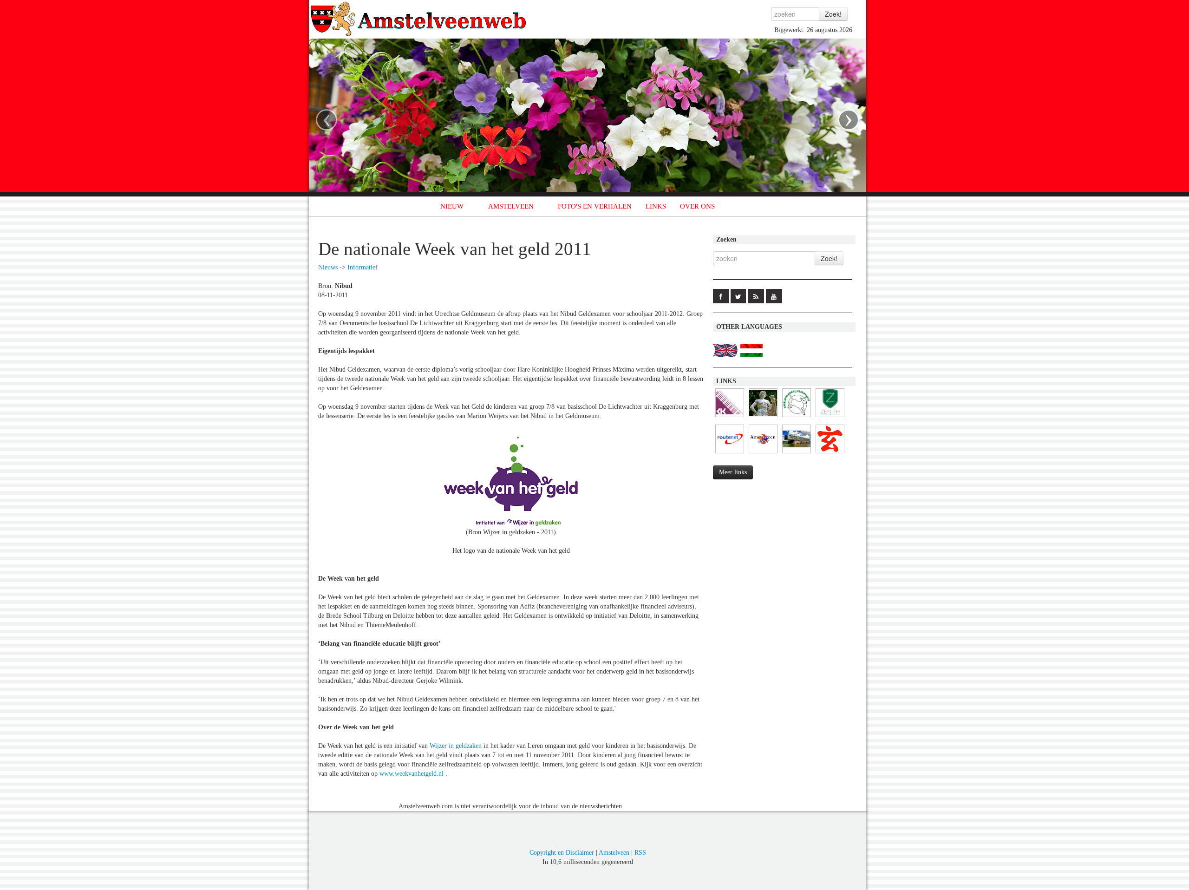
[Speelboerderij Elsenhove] (796, 417)
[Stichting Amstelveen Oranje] (763, 453)
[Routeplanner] (729, 453)
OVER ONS (697, 206)
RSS (640, 852)
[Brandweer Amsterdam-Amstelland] (796, 453)
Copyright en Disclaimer (561, 852)
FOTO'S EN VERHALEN (595, 206)
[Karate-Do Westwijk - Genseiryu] (830, 453)
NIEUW (452, 206)
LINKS (656, 206)
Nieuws (328, 267)
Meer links (733, 472)
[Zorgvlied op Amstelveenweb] (763, 417)
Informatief (362, 267)
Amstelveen (614, 852)
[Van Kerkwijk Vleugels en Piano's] (729, 417)
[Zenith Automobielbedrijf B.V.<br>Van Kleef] (830, 417)
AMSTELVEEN (511, 206)
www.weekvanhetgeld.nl (411, 773)
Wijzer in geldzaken (456, 745)
